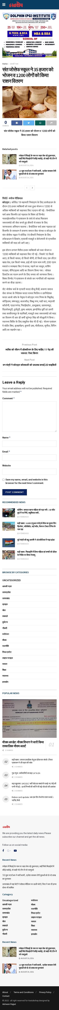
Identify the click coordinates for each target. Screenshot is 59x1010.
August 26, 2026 (26, 165)
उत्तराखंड (6, 598)
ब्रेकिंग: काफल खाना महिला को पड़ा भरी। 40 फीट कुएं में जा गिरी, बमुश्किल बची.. (36, 511)
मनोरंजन (5, 634)
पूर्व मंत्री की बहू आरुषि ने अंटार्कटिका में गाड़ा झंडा (36, 539)
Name (6, 437)
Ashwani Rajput (9, 1004)
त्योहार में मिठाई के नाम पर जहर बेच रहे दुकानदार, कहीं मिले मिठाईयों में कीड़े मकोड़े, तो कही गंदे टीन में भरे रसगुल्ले (38, 158)
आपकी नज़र (14, 64)
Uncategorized (11, 580)
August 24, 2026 (26, 178)
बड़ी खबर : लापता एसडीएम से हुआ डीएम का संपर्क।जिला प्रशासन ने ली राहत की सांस (32, 761)
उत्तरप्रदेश (6, 592)
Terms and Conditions (24, 992)
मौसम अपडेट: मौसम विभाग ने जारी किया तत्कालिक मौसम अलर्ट (23, 744)
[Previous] (26, 188)
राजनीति (5, 646)
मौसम (4, 640)
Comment (8, 398)
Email (6, 451)
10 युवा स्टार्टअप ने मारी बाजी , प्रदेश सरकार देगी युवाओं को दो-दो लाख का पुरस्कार (37, 172)
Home (5, 64)
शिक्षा (4, 670)
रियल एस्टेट (6, 652)
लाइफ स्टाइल (7, 658)
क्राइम (5, 604)
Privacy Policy (45, 992)
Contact (5, 996)
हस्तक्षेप (5, 682)
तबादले (5, 616)
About (5, 992)
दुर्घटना (5, 622)
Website (6, 465)
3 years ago (24, 517)
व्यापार (4, 664)
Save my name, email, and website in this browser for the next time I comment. (27, 481)
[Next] (32, 188)
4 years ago (24, 533)
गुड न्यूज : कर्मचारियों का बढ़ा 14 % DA (26, 773)
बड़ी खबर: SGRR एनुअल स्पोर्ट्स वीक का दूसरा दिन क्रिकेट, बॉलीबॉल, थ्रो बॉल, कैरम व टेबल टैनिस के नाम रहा (36, 526)
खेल (4, 610)
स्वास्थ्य (5, 676)
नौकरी (4, 628)
